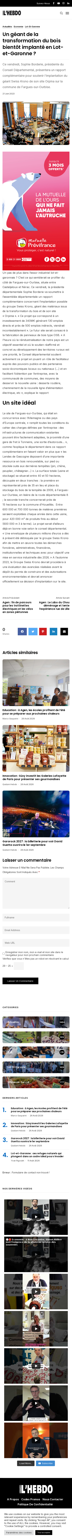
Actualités (7, 27)
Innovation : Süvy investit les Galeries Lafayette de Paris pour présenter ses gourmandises (34, 777)
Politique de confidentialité (35, 1504)
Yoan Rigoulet (17, 1160)
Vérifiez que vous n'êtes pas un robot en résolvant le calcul (36, 958)
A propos (13, 1499)
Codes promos (30, 1499)
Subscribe (47, 1463)
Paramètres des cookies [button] (19, 1532)
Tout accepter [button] (43, 1532)
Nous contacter (53, 1499)
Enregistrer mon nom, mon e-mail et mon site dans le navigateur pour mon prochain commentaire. (34, 953)
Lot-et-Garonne (32, 27)
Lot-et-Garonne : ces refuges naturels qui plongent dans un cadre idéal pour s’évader (37, 1155)
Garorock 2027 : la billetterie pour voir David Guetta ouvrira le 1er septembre (32, 843)
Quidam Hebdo (10, 784)
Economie (18, 27)
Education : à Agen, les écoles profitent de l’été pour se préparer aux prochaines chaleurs (34, 712)
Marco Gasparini (10, 718)
